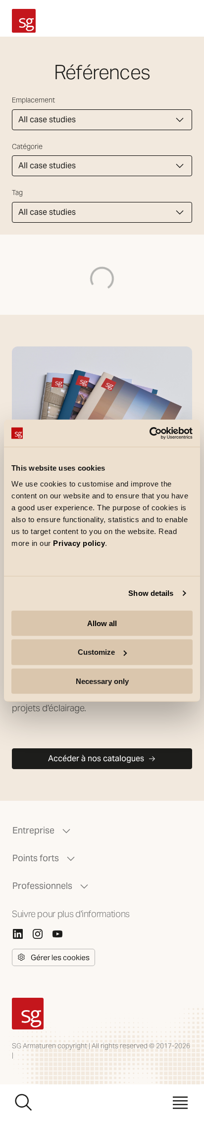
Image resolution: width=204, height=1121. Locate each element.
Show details (150, 593)
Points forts (35, 858)
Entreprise (33, 830)
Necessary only (102, 681)
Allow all (102, 623)
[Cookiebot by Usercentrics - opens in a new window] (149, 433)
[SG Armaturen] (24, 21)
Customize (96, 652)
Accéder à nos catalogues (96, 758)
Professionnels (42, 885)
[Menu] (180, 1103)
